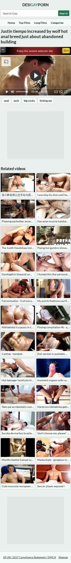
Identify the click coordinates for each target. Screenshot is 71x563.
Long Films (40, 22)
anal (6, 100)
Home (11, 22)
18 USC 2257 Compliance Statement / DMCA (29, 557)
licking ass (46, 100)
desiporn (35, 4)
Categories (57, 22)
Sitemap (63, 557)
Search (64, 13)
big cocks (29, 100)
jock (16, 100)
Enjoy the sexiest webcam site (35, 50)
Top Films (24, 22)
